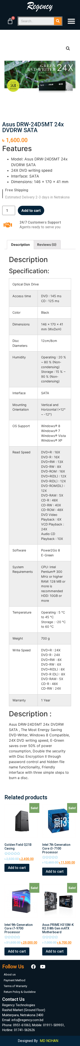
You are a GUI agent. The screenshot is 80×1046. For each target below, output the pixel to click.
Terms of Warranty (15, 986)
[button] (71, 21)
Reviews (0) (46, 244)
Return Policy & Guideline (20, 991)
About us (10, 974)
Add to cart (31, 210)
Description (20, 244)
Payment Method (14, 980)
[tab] (20, 244)
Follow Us (13, 967)
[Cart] (10, 21)
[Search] (58, 21)
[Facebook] (33, 966)
